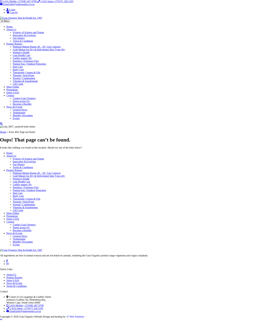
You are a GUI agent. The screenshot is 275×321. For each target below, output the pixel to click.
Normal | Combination (24, 78)
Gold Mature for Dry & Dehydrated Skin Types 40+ (39, 49)
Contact (10, 95)
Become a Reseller (22, 104)
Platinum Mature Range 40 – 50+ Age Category (37, 46)
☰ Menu (5, 21)
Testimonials (19, 112)
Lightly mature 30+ (22, 58)
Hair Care (18, 66)
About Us (11, 29)
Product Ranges (14, 43)
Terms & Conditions (23, 41)
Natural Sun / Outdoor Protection (29, 64)
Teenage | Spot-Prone (23, 75)
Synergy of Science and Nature (28, 32)
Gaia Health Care (21, 55)
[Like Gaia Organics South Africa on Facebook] (7, 261)
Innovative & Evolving (24, 35)
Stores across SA (21, 101)
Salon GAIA (12, 92)
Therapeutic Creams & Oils (26, 72)
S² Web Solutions (75, 316)
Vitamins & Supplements (25, 81)
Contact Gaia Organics (24, 98)
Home (9, 26)
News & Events (14, 107)
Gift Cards (18, 84)
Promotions (12, 89)
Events (16, 118)
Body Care (18, 69)
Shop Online (12, 86)
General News (20, 109)
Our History (19, 38)
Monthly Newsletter (23, 115)
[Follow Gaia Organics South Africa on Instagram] (7, 263)
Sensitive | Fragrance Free (26, 61)
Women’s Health (21, 52)
